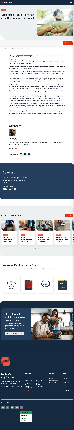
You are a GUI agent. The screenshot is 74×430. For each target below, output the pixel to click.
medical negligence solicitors (24, 55)
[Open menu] (71, 2)
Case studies (7, 48)
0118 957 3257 (29, 392)
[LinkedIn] (12, 407)
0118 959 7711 (9, 189)
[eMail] (3, 407)
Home (2, 48)
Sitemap (65, 388)
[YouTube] (7, 407)
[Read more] (9, 232)
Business (52, 378)
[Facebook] (17, 407)
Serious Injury (53, 382)
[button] (21, 154)
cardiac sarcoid (29, 60)
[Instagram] (21, 407)
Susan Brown (12, 138)
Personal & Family (54, 380)
